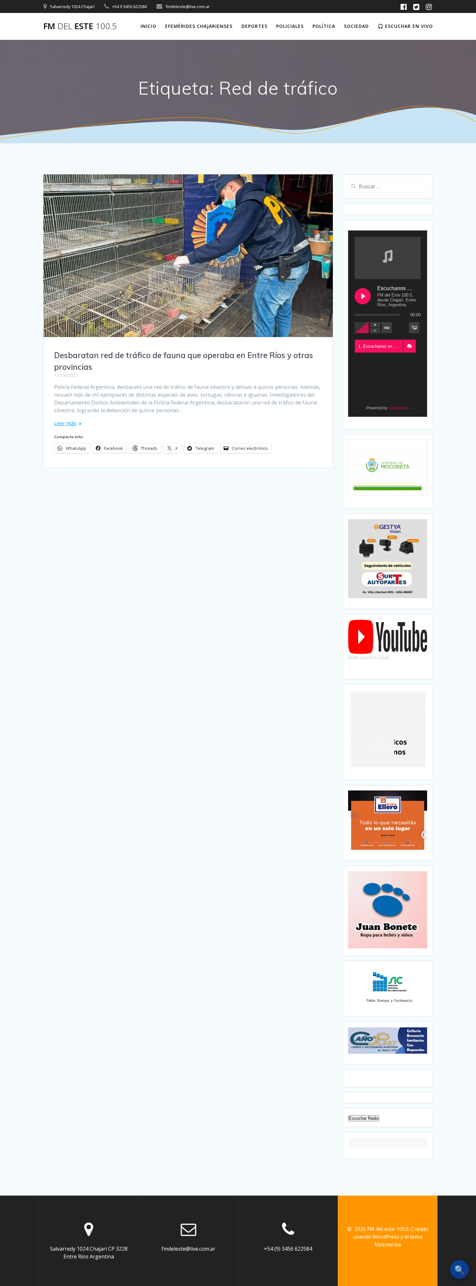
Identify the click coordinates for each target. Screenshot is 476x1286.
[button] (409, 346)
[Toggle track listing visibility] (414, 327)
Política (323, 26)
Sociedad (356, 26)
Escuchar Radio (364, 1118)
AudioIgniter (398, 408)
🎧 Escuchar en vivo (405, 26)
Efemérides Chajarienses (198, 26)
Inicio (148, 26)
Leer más (65, 423)
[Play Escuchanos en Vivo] (363, 296)
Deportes (254, 26)
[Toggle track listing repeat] (386, 327)
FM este (80, 26)
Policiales (290, 26)
